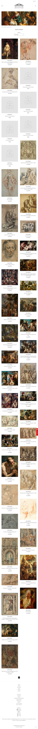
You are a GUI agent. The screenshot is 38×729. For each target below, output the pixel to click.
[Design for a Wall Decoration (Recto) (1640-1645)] (9, 551)
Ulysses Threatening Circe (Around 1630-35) (9, 450)
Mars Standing (9, 199)
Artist (19, 684)
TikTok (19, 713)
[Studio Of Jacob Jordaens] (9, 105)
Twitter (19, 714)
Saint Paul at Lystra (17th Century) (28, 550)
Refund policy (19, 700)
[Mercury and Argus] (28, 305)
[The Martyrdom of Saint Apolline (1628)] (28, 567)
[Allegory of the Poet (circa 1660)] (9, 305)
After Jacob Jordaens (10, 140)
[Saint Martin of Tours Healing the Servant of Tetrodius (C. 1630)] (9, 656)
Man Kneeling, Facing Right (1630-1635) (28, 215)
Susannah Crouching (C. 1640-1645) (9, 588)
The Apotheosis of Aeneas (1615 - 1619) (9, 410)
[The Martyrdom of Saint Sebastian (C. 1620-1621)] (28, 480)
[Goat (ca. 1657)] (28, 49)
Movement (19, 687)
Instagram (19, 710)
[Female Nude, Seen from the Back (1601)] (9, 78)
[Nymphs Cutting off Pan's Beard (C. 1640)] (28, 415)
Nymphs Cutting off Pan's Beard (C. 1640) (28, 423)
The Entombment (28, 236)
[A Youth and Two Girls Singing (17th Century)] (9, 521)
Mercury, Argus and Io (28, 293)
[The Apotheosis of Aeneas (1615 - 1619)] (9, 400)
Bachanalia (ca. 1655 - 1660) (10, 429)
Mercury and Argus (28, 314)
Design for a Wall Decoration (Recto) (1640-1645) (10, 569)
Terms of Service (19, 704)
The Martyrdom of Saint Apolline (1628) (28, 582)
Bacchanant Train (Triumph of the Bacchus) (28, 386)
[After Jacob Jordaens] (9, 129)
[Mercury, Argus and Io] (28, 285)
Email (19, 707)
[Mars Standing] (9, 183)
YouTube (19, 715)
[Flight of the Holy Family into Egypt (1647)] (9, 630)
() (34, 1)
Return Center (19, 699)
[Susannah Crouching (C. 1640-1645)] (9, 579)
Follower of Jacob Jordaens (28, 135)
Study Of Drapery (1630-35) (10, 234)
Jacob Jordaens (9, 60)
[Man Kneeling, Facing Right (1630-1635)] (28, 203)
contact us (24, 720)
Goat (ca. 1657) (28, 62)
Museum (19, 689)
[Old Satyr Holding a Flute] (9, 466)
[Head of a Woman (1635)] (9, 251)
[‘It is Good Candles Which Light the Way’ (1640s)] (28, 453)
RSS (19, 711)
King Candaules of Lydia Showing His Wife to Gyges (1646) (9, 63)
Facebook (19, 709)
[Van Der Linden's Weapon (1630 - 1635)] (28, 150)
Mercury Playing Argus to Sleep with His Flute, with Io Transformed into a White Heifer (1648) (28, 275)
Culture (19, 685)
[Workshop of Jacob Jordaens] (28, 76)
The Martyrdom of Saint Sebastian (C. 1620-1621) (28, 493)
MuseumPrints (28, 85)
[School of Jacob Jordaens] (28, 100)
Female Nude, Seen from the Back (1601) (9, 91)
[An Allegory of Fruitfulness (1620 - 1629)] (9, 378)
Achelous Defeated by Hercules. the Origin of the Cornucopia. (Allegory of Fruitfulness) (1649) (28, 357)
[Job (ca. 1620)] (28, 598)
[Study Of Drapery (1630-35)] (9, 218)
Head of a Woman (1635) (9, 264)
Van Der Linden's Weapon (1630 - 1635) (28, 162)
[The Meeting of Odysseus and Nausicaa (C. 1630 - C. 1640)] (28, 396)
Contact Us (19, 694)
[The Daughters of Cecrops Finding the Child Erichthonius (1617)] (28, 246)
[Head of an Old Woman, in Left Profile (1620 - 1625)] (28, 509)
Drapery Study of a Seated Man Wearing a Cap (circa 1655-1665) (28, 189)
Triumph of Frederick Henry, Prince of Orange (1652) (10, 289)
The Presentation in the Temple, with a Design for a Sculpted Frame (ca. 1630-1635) (10, 619)
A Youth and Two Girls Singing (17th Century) (9, 532)
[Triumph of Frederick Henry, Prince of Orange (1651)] (9, 333)
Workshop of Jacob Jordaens (28, 87)
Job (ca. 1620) (28, 611)
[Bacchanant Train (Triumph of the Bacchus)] (28, 373)
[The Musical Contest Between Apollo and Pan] (28, 325)
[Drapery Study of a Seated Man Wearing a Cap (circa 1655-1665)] (28, 176)
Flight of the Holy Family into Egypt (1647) (10, 639)
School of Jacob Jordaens (28, 111)
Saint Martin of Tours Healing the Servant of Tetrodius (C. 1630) (10, 672)
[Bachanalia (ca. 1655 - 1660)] (9, 421)
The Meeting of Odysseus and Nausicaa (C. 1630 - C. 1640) (28, 404)
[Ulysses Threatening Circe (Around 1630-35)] (9, 441)
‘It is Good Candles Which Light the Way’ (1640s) (28, 464)
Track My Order (19, 703)
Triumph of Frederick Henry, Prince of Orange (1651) (10, 345)
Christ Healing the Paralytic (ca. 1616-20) (28, 441)
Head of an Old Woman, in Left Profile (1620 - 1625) (28, 523)
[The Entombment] (28, 226)
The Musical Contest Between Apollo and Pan (28, 335)
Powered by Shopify (19, 726)
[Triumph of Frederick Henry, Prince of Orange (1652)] (9, 277)
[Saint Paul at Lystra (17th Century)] (28, 537)
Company (19, 695)
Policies (19, 696)
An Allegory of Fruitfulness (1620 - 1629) (9, 388)
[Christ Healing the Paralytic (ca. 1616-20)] (28, 433)
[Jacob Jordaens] (9, 153)
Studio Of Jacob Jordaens (9, 116)
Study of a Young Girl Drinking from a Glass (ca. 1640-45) (10, 509)
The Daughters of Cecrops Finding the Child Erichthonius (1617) (28, 254)
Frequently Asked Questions (19, 698)
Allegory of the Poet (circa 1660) (10, 319)
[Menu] (2, 5)
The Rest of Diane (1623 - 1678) (10, 366)
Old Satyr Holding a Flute (9, 479)
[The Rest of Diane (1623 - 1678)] (9, 356)
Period (19, 690)
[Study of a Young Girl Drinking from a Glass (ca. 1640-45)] (9, 494)
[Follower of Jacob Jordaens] (28, 124)
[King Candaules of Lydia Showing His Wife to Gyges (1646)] (9, 49)
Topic (19, 688)
